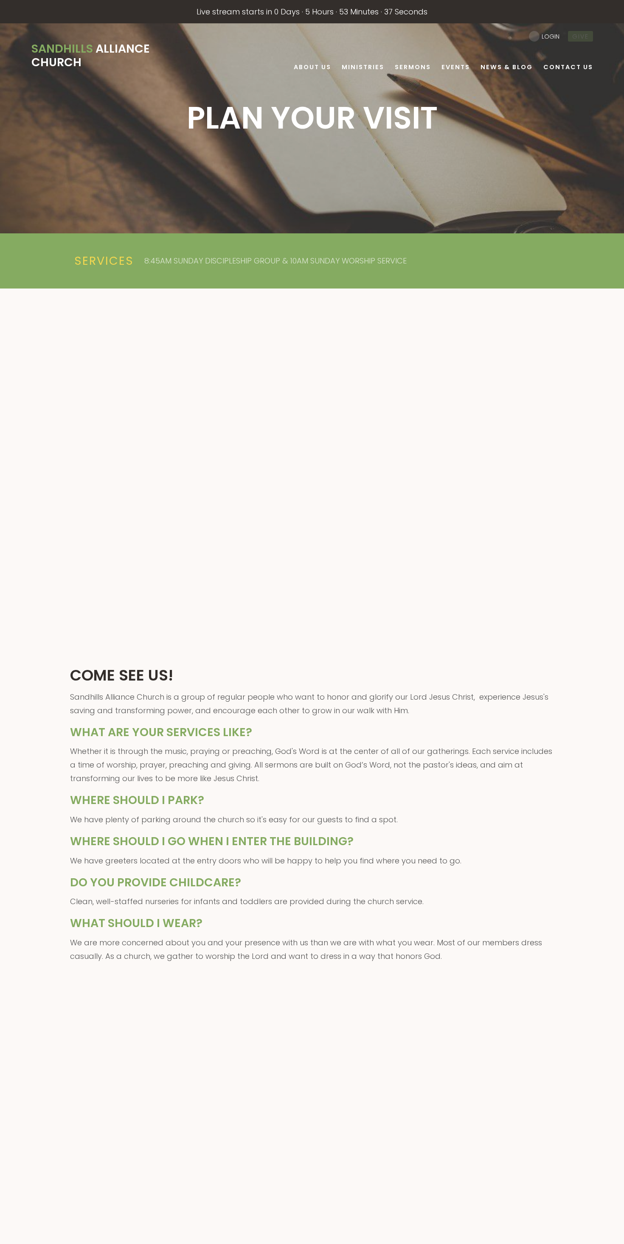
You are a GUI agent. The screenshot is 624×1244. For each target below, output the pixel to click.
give (580, 36)
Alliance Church (90, 55)
